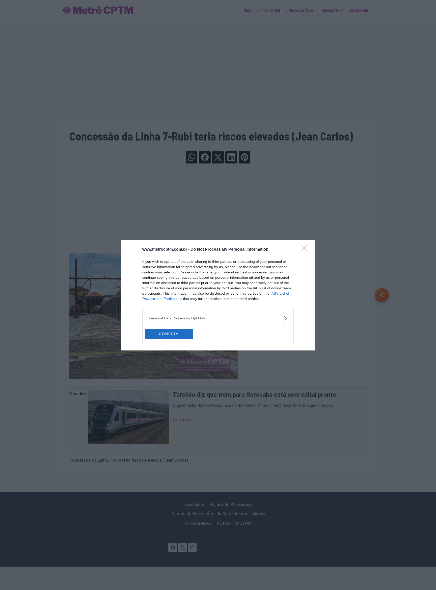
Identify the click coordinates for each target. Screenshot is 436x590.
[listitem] (218, 318)
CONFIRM (169, 334)
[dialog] (218, 295)
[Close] (305, 249)
